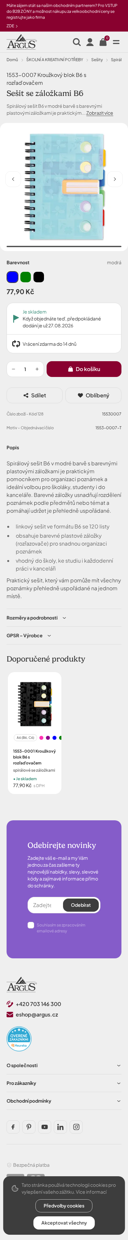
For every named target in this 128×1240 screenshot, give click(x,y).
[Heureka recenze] (19, 1038)
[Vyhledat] (76, 42)
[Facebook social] (13, 1127)
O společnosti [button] (22, 1065)
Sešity (97, 59)
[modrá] (12, 277)
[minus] (13, 369)
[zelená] (25, 277)
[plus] (37, 369)
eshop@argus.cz (37, 1014)
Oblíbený (97, 395)
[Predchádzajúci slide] (13, 179)
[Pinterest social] (28, 1127)
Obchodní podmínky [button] (29, 1101)
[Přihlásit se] (89, 42)
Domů (12, 59)
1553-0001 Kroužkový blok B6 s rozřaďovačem (34, 757)
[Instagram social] (76, 1127)
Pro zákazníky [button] (21, 1083)
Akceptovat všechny (64, 1223)
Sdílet (38, 395)
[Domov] (22, 984)
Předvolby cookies (64, 1205)
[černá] (38, 277)
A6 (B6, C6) (25, 737)
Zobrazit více (99, 113)
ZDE (11, 25)
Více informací (91, 1192)
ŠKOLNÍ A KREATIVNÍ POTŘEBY (54, 59)
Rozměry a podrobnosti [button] (32, 617)
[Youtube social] (44, 1127)
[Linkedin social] (60, 1127)
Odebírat (81, 905)
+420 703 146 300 (38, 1003)
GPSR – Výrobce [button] (25, 635)
